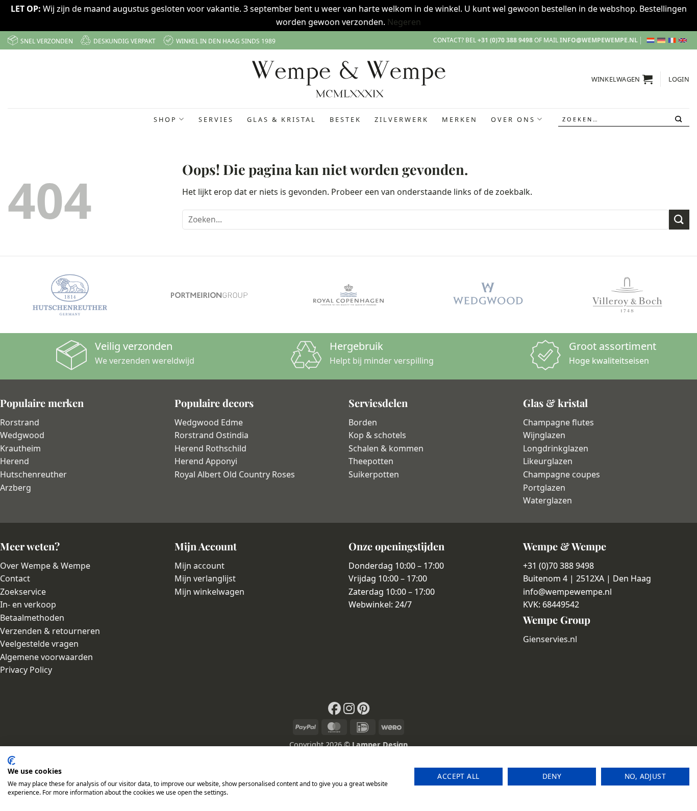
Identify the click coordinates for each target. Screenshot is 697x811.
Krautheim (20, 448)
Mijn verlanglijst (205, 578)
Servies (216, 119)
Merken (460, 119)
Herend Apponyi (206, 461)
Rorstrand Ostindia (211, 435)
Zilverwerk (402, 119)
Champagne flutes (558, 422)
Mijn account (200, 565)
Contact (15, 578)
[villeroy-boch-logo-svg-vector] (627, 295)
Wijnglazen (544, 435)
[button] (622, 79)
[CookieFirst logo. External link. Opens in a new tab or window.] (11, 760)
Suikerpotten (373, 474)
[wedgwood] (487, 295)
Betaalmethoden (32, 617)
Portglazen (544, 487)
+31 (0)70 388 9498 (505, 40)
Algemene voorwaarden (46, 657)
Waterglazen (547, 500)
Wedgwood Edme (209, 422)
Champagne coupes (561, 474)
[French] (673, 40)
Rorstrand (19, 422)
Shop (165, 119)
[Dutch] (651, 40)
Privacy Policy (26, 669)
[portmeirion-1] (209, 294)
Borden (362, 422)
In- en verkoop (28, 604)
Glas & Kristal (281, 119)
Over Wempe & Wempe (45, 565)
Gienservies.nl (550, 639)
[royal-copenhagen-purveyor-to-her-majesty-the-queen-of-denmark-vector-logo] (348, 295)
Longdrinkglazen (555, 448)
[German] (662, 40)
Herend (14, 461)
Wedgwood (22, 435)
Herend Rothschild (210, 448)
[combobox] (624, 119)
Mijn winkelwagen (209, 591)
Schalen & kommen (386, 448)
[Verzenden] (679, 119)
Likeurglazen (547, 461)
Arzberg (15, 487)
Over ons (513, 119)
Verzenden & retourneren (50, 631)
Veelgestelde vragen (39, 643)
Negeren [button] (404, 22)
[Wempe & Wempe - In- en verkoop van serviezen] (348, 79)
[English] (684, 40)
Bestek (345, 119)
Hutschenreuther (33, 474)
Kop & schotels (377, 435)
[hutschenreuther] (69, 295)
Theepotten (370, 461)
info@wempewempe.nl (599, 40)
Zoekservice (23, 591)
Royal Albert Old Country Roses (235, 474)
